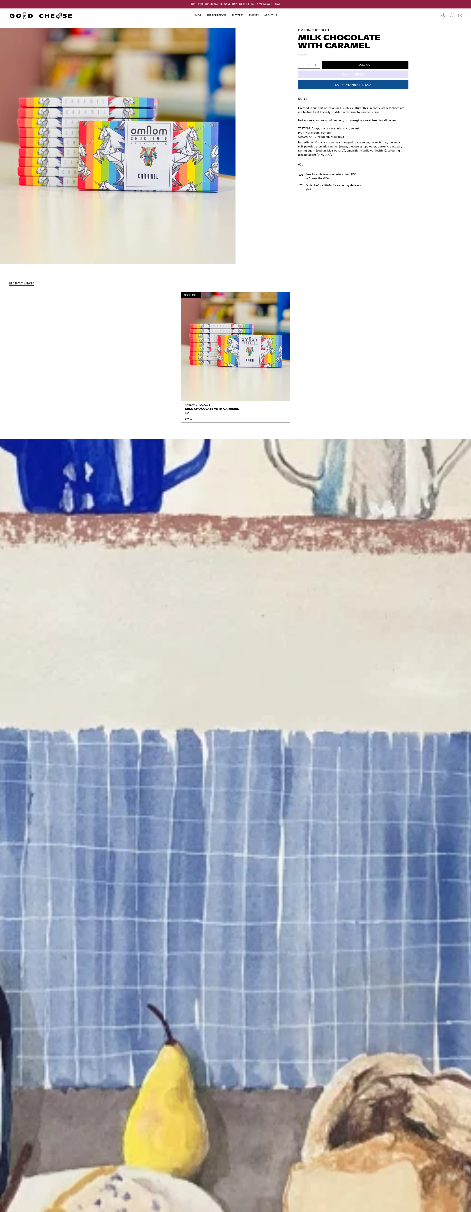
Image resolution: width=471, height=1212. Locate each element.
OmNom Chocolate (314, 30)
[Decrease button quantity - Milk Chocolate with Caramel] (302, 65)
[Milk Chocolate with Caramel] (235, 346)
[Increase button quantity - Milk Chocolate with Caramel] (315, 65)
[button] (198, 15)
